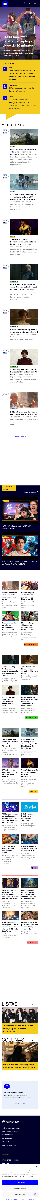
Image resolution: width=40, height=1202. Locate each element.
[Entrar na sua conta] (29, 3)
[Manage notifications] (35, 1194)
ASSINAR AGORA (20, 1104)
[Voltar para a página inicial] (5, 4)
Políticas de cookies (11, 1199)
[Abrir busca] (24, 3)
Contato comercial (9, 1145)
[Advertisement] (20, 462)
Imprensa (5, 1142)
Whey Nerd (6, 1163)
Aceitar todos (20, 1183)
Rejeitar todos (20, 1189)
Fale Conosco (7, 1138)
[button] (37, 1167)
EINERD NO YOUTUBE (30, 492)
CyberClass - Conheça (10, 1160)
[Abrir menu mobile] (35, 3)
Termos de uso (7, 1135)
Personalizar (20, 1194)
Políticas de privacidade (26, 1199)
